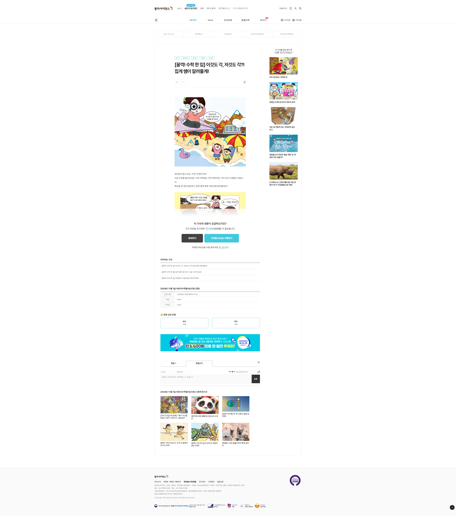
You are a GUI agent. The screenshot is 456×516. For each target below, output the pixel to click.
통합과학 (245, 20)
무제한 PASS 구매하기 (221, 238)
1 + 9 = (232, 372)
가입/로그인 (283, 8)
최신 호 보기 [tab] (169, 34)
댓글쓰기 (199, 363)
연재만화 (228, 20)
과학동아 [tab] (198, 34)
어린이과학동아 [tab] (257, 34)
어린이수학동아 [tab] (287, 34)
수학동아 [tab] (228, 34)
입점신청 (220, 482)
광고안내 (202, 482)
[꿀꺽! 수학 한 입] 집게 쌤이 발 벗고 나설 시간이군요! (182, 272)
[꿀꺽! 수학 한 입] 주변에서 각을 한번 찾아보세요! (180, 278)
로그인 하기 (224, 247)
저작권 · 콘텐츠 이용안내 (172, 482)
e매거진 (192, 20)
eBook (210, 20)
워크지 (263, 20)
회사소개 (157, 482)
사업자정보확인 (182, 491)
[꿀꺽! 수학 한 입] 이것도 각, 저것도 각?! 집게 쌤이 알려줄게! (184, 266)
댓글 (173, 363)
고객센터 (211, 482)
